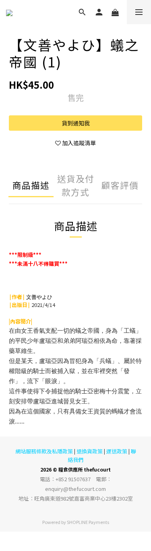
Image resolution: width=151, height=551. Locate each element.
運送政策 (116, 451)
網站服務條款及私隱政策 (44, 451)
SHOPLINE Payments (88, 522)
